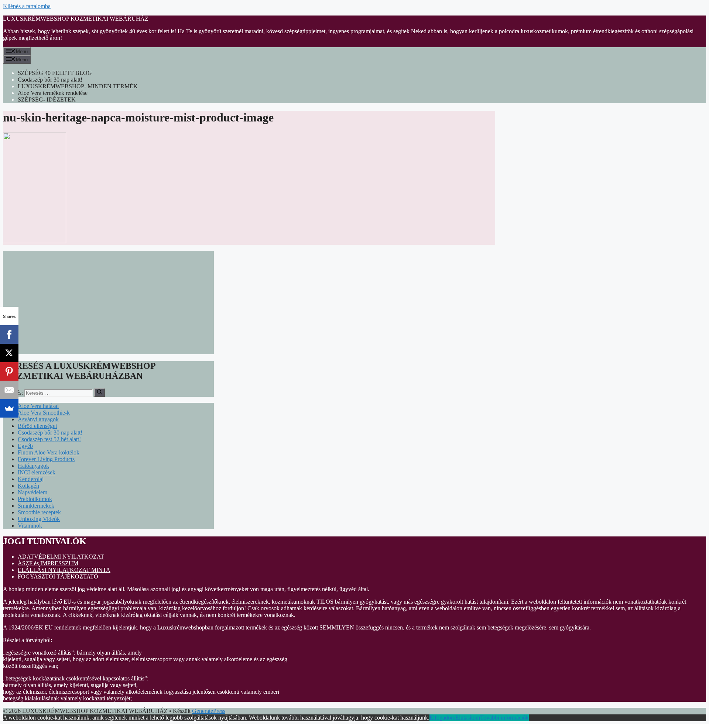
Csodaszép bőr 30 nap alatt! (50, 79)
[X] (9, 353)
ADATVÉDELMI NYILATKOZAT (61, 556)
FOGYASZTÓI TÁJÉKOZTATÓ (58, 576)
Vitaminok (30, 525)
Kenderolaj (31, 479)
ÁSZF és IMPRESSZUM (48, 563)
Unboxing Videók (39, 519)
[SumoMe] (9, 408)
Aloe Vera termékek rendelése (53, 93)
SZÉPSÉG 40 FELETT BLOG (55, 73)
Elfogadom (442, 717)
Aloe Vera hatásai (38, 406)
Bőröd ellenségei (37, 426)
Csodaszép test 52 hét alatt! (49, 439)
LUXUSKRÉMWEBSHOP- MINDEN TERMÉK (78, 86)
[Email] (9, 390)
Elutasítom (467, 717)
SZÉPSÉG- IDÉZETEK (47, 99)
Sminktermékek (36, 505)
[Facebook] (9, 334)
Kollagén (28, 486)
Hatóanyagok (33, 466)
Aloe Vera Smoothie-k (44, 412)
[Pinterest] (9, 371)
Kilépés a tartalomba (27, 6)
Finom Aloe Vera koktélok (48, 452)
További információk (504, 717)
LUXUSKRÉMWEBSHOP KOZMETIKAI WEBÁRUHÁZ (75, 19)
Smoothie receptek (39, 512)
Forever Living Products (46, 459)
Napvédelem (32, 492)
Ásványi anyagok (38, 419)
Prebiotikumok (35, 499)
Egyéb (25, 446)
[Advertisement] (108, 302)
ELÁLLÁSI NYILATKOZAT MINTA (64, 570)
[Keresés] (99, 392)
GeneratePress (208, 711)
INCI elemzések (36, 472)
